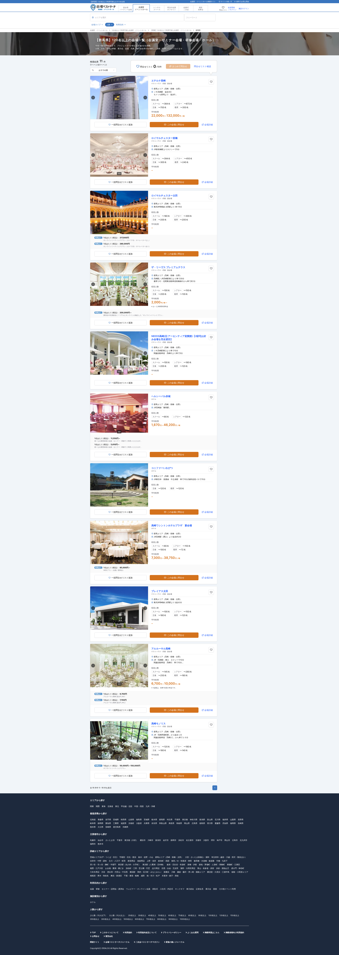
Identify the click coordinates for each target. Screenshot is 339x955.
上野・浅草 (151, 861)
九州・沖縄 (150, 806)
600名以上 (139, 919)
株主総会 (190, 889)
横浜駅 (132, 872)
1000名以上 (185, 919)
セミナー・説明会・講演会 (113, 889)
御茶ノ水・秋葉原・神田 (181, 861)
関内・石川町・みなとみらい (149, 872)
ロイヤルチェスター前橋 (164, 138)
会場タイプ (96, 24)
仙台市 (100, 840)
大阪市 (206, 840)
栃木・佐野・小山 (145, 857)
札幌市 (93, 840)
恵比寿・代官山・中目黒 (117, 872)
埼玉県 (169, 819)
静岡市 (173, 840)
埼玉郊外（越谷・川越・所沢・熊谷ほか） (229, 857)
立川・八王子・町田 (117, 861)
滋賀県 (123, 823)
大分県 (100, 827)
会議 (92, 889)
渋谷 (103, 872)
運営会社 (109, 936)
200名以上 (94, 919)
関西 (98, 806)
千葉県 (177, 819)
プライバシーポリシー (172, 932)
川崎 (173, 872)
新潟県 (202, 819)
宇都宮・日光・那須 (127, 857)
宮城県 (116, 819)
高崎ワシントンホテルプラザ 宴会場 (171, 525)
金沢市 (166, 840)
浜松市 (181, 840)
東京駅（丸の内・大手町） (129, 864)
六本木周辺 (94, 872)
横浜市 (143, 840)
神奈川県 (193, 819)
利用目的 (119, 24)
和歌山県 (163, 823)
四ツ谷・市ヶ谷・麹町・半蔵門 (103, 864)
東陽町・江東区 (233, 864)
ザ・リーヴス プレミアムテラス (168, 267)
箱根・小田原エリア (239, 872)
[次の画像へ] (145, 97)
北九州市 (243, 840)
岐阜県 (93, 823)
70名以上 (182, 915)
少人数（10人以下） (98, 915)
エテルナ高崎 (158, 80)
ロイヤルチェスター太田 (164, 195)
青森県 (100, 819)
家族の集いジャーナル (175, 942)
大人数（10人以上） (117, 915)
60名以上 (172, 915)
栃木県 (154, 819)
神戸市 (219, 840)
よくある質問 (193, 932)
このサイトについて (110, 932)
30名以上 (142, 915)
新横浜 (166, 872)
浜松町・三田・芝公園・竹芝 (138, 868)
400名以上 (117, 919)
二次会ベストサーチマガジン (148, 942)
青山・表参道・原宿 (205, 868)
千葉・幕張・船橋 (131, 876)
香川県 (210, 823)
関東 (92, 806)
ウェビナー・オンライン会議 (138, 889)
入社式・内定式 (166, 889)
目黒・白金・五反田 (170, 868)
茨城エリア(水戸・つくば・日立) (103, 857)
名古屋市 (189, 840)
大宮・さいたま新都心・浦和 (197, 857)
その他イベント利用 (227, 889)
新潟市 (158, 840)
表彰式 (155, 889)
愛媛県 (217, 823)
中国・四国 (139, 806)
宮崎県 (108, 827)
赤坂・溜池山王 (222, 868)
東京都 (185, 819)
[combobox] (103, 70)
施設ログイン (244, 8)
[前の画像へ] (93, 97)
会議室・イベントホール (99, 30)
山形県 (131, 819)
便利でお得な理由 (242, 2)
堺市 (213, 840)
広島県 (194, 823)
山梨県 (233, 819)
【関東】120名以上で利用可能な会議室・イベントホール (171, 30)
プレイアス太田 (159, 591)
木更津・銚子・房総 (170, 876)
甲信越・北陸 (126, 806)
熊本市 (100, 844)
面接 (215, 889)
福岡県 (233, 823)
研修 (98, 889)
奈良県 (154, 823)
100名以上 (212, 915)
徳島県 (202, 823)
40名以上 (152, 915)
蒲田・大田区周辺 (187, 868)
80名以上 (192, 915)
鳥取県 (171, 823)
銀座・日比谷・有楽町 (176, 864)
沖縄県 (125, 827)
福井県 (225, 819)
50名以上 (162, 915)
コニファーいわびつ (162, 468)
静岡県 (100, 823)
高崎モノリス (158, 723)
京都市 (198, 840)
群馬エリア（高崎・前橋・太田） (169, 857)
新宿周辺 (131, 861)
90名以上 (202, 915)
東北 (117, 806)
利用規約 (128, 932)
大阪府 (139, 823)
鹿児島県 (117, 827)
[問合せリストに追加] (211, 81)
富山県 (210, 819)
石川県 (217, 819)
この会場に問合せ (175, 124)
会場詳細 (208, 124)
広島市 (235, 840)
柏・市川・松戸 (153, 876)
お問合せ (95, 936)
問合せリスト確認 (202, 66)
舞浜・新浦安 (116, 876)
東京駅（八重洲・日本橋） (153, 864)
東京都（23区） (131, 840)
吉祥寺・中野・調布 (98, 861)
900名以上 (173, 919)
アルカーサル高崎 (160, 648)
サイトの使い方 (226, 2)
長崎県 (240, 823)
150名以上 (234, 915)
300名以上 (105, 919)
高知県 (225, 823)
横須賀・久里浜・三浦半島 (218, 872)
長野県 (240, 819)
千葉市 (119, 840)
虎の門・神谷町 (237, 868)
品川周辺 (155, 868)
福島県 (139, 819)
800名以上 (161, 919)
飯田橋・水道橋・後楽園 (204, 861)
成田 (143, 876)
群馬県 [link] (198, 30)
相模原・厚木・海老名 (99, 876)
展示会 (208, 889)
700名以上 (150, 919)
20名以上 (132, 915)
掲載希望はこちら (212, 932)
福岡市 (93, 844)
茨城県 (146, 819)
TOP (94, 932)
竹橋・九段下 (222, 861)
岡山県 (187, 823)
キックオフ (179, 889)
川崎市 (150, 840)
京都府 (131, 823)
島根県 (179, 823)
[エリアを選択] (137, 17)
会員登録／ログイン (232, 8)
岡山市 (227, 840)
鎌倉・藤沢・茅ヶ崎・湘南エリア (191, 872)
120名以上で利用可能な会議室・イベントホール (129, 30)
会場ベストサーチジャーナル (117, 942)
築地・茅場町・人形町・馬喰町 (212, 864)
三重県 (116, 823)
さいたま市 (110, 840)
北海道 (110, 806)
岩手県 (108, 819)
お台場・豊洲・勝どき (114, 868)
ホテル (93, 902)
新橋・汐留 (192, 864)
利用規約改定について (147, 932)
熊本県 (93, 827)
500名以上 (128, 919)
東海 (103, 806)
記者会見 (199, 889)
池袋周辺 (141, 861)
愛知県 (108, 823)
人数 (108, 24)
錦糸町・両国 (163, 861)
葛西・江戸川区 (96, 868)
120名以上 (223, 915)
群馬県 (162, 819)
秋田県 (123, 819)
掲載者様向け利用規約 (235, 932)
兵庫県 (146, 823)
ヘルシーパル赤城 (160, 396)
